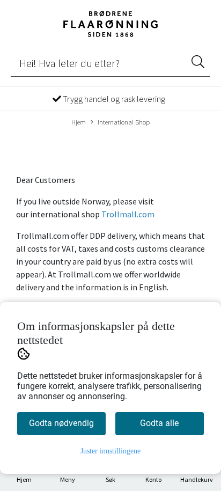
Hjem (78, 122)
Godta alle (159, 423)
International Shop (124, 122)
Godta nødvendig (61, 423)
